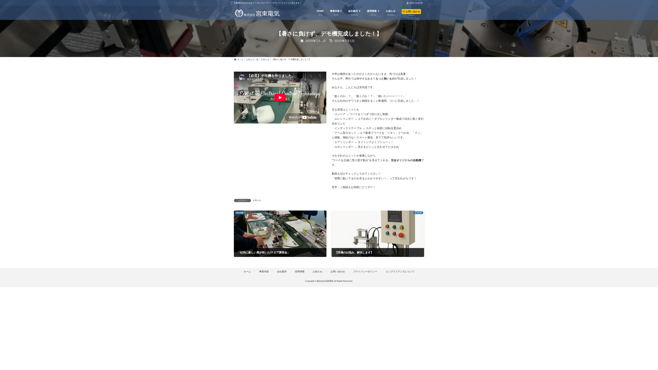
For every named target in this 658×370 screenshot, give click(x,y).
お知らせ (257, 200)
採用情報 (299, 271)
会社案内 (282, 271)
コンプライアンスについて (400, 271)
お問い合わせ (338, 271)
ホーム (247, 271)
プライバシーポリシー (365, 271)
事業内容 (264, 271)
